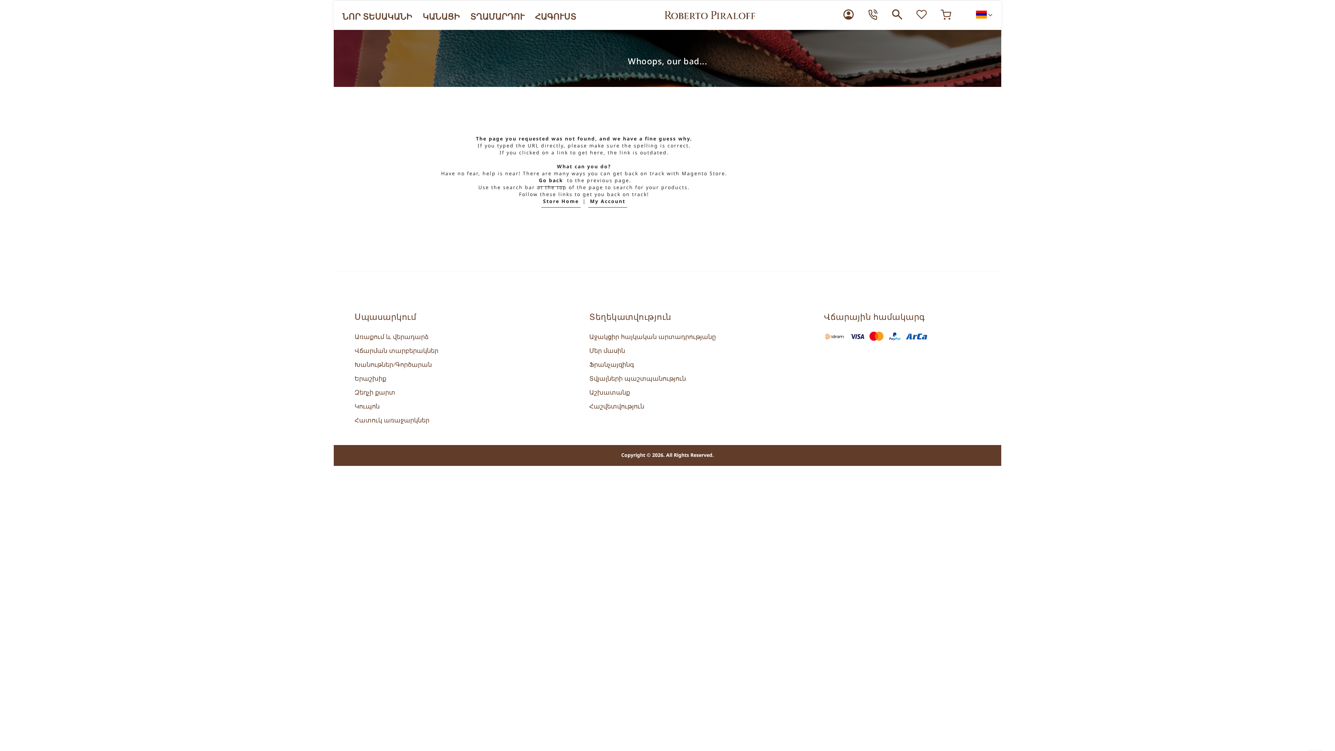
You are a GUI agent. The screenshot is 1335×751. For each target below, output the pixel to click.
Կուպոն (367, 406)
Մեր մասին (607, 350)
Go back (551, 181)
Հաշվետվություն (616, 406)
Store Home (561, 201)
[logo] (710, 15)
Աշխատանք (609, 392)
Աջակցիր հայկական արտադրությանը (652, 337)
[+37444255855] (873, 14)
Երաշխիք (370, 378)
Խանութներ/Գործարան (393, 364)
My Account (607, 201)
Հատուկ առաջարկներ (392, 420)
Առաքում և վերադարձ (392, 337)
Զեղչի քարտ (375, 392)
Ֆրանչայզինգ (611, 364)
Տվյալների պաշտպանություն (637, 378)
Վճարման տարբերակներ (396, 350)
